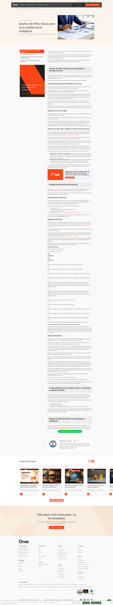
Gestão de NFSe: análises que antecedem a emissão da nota (30, 51)
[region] (56, 603)
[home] (15, 5)
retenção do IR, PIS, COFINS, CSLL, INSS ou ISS (70, 212)
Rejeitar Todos (86, 602)
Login (94, 1)
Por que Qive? (29, 4)
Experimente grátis (78, 4)
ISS (90, 146)
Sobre (78, 1)
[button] (22, 5)
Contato (83, 1)
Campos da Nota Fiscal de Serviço (28, 54)
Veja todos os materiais (56, 500)
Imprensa (89, 1)
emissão (84, 75)
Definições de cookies (77, 602)
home (13, 8)
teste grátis (59, 371)
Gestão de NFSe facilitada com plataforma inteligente (30, 61)
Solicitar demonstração (28, 93)
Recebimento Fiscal (67, 51)
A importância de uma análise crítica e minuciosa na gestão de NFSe (31, 57)
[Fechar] (111, 603)
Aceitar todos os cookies (96, 602)
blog (16, 8)
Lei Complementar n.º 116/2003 (71, 135)
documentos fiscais (57, 189)
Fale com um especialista (92, 4)
